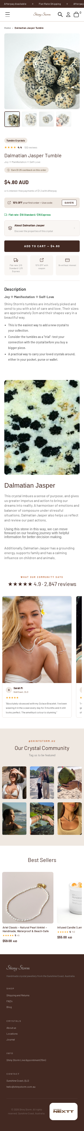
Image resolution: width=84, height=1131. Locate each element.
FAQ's (9, 1001)
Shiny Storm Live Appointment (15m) (26, 1059)
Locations (12, 1033)
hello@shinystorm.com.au (20, 1086)
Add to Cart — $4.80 (42, 246)
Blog (9, 1006)
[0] (76, 14)
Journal (10, 1039)
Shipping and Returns (18, 995)
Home (7, 27)
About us (11, 1027)
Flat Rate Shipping (42, 3)
